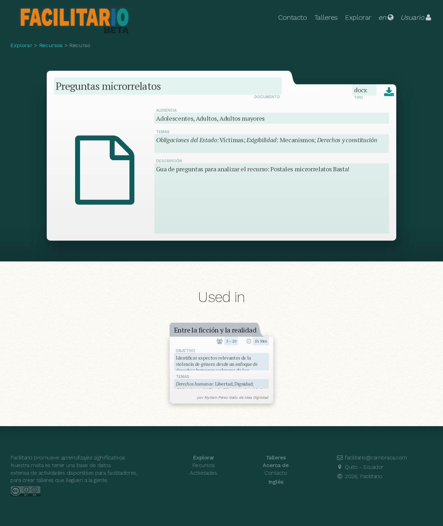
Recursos (51, 45)
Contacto (292, 17)
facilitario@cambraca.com (375, 457)
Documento (267, 97)
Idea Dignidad (256, 397)
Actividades (203, 472)
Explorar (358, 17)
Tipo (358, 97)
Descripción (169, 161)
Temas (163, 132)
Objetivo (185, 350)
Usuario (412, 17)
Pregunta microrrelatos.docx (388, 93)
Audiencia (166, 110)
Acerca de (276, 465)
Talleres (326, 17)
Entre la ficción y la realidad (215, 330)
